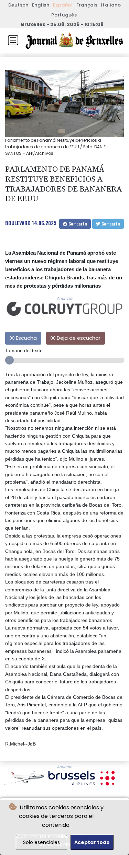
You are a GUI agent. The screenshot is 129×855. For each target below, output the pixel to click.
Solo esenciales (41, 842)
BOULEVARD (18, 223)
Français (87, 5)
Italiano (111, 5)
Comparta (77, 224)
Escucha (25, 338)
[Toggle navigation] (13, 40)
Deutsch (18, 5)
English (41, 5)
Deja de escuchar (77, 338)
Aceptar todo (92, 842)
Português (64, 15)
